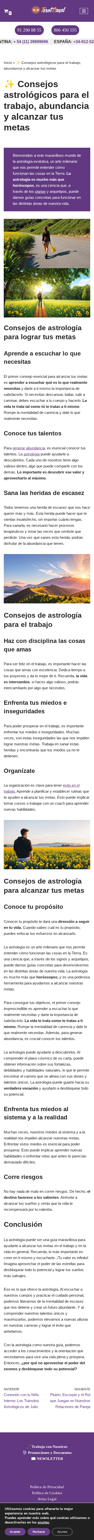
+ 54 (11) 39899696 (24, 42)
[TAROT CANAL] (47, 10)
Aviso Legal (47, 1499)
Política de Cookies (47, 1493)
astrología (32, 454)
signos (40, 191)
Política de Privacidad (47, 1487)
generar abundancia (29, 448)
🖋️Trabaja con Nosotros (47, 1447)
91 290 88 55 (29, 30)
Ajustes (62, 1532)
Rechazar (39, 1532)
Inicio (8, 63)
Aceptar (15, 1532)
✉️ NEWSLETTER (47, 1459)
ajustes (43, 1522)
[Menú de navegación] (84, 11)
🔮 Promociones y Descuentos (47, 1453)
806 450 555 (65, 30)
